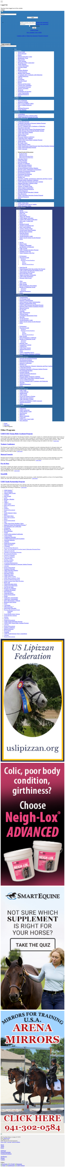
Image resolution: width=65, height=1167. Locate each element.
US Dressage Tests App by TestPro (27, 204)
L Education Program (23, 121)
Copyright (9, 1142)
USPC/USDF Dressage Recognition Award (31, 270)
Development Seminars (24, 172)
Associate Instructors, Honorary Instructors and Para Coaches (36, 366)
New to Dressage (22, 100)
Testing (6, 532)
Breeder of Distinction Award (27, 287)
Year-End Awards (24, 257)
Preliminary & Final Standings (28, 260)
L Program (7, 546)
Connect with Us (21, 36)
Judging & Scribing (23, 102)
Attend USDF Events (10, 493)
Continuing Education (10, 537)
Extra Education (8, 561)
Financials (20, 90)
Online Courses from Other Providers (14, 581)
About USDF (21, 52)
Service (21, 242)
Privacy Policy (4, 1142)
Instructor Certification (24, 175)
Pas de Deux (23, 309)
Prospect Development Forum (12, 609)
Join (19, 106)
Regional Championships (26, 300)
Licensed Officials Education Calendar (28, 192)
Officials (20, 78)
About (2, 1146)
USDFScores (23, 346)
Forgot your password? (42, 24)
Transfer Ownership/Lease (27, 225)
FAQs (19, 96)
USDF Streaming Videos (24, 206)
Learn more (56, 441)
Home (5, 423)
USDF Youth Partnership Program (27, 147)
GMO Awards (23, 248)
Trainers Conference (8, 444)
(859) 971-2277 (7, 1138)
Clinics (6, 502)
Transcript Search (8, 593)
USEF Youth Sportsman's (26, 276)
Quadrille (22, 311)
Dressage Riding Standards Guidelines (28, 180)
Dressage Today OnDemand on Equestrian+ (29, 169)
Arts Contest (23, 282)
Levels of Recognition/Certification (13, 534)
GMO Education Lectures (25, 166)
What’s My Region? (25, 216)
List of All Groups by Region (27, 396)
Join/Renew (4, 1156)
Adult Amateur (8, 490)
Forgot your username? (42, 22)
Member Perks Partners (24, 73)
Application (23, 288)
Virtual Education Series (10, 584)
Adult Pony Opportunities (11, 599)
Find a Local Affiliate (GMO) (26, 103)
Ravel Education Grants (26, 273)
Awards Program (24, 234)
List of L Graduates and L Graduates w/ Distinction (31, 126)
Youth (5, 501)
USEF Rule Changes (25, 348)
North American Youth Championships (30, 302)
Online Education (22, 160)
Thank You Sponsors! (32, 36)
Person (21, 210)
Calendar (6, 541)
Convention (7, 605)
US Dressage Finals (25, 299)
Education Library (23, 159)
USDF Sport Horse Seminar (25, 132)
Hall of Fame (21, 59)
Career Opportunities (23, 93)
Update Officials (24, 392)
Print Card (22, 213)
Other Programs (22, 135)
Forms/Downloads (6, 1152)
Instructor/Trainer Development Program (15, 525)
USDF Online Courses (10, 576)
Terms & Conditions (16, 1142)
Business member (35, 26)
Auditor (9, 612)
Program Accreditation (24, 163)
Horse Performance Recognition (28, 285)
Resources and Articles (10, 602)
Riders (5, 507)
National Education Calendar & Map (27, 115)
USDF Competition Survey (27, 352)
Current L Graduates (9, 555)
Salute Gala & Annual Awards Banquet (30, 237)
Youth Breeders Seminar (10, 615)
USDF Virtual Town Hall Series (26, 157)
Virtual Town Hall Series (10, 585)
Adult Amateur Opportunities (25, 187)
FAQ (5, 511)
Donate (3, 1158)
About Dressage (22, 53)
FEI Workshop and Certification (12, 526)
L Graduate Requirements (11, 563)
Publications (23, 408)
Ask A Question (8, 491)
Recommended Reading (24, 124)
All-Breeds (23, 259)
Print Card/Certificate (25, 227)
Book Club (7, 582)
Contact (3, 1159)
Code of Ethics (8, 535)
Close (2, 10)
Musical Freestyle (24, 308)
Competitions (21, 114)
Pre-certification (8, 531)
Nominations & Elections (24, 91)
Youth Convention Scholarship (28, 275)
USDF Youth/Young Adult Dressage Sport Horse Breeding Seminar (36, 146)
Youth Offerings (22, 64)
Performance (23, 256)
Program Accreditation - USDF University (31, 401)
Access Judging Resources (11, 547)
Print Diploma (8, 591)
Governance (21, 79)
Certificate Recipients (9, 590)
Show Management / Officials (12, 600)
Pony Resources (22, 194)
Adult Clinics (7, 504)
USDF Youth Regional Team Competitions (15, 633)
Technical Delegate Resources (26, 189)
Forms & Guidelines (9, 557)
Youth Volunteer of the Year (27, 253)
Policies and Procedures (24, 84)
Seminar (6, 617)
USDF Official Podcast (24, 184)
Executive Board (22, 67)
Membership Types (23, 58)
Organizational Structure (24, 87)
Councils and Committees (24, 85)
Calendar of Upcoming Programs (12, 552)
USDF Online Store (23, 203)
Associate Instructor (9, 540)
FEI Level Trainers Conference (26, 137)
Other (21, 281)
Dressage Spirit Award (26, 278)
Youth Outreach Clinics (24, 144)
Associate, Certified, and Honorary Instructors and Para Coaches (35, 178)
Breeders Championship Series (28, 303)
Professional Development (25, 174)
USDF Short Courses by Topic (12, 578)
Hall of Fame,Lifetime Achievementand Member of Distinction (27, 245)
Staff (19, 68)
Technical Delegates (9, 569)
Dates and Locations (9, 505)
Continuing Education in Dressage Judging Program (32, 123)
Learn (5, 497)
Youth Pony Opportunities (11, 597)
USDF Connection (25, 410)
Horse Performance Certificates (28, 337)
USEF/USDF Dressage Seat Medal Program (31, 305)
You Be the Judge (23, 153)
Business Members (23, 70)
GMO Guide (23, 390)
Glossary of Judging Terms (25, 186)
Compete (6, 494)
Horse (21, 222)
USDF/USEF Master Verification (28, 219)
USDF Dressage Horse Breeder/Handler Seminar (31, 131)
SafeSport (3, 1150)
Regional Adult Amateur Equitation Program (31, 306)
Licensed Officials (24, 372)
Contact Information (23, 65)
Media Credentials (24, 416)
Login (32, 17)
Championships (24, 297)
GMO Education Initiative (25, 165)
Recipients (23, 290)
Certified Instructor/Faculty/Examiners (14, 538)
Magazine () (26, 62)
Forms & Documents (9, 510)
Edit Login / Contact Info (26, 221)
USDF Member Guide (26, 411)
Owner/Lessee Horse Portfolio (28, 230)
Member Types (24, 212)
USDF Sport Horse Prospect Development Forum (31, 129)
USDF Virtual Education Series (26, 156)
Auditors (6, 508)
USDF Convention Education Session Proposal (30, 195)
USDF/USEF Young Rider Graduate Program (30, 140)
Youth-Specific (22, 141)
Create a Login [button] (34, 30)
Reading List (21, 177)
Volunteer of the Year (25, 251)
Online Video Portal (23, 134)
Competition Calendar (25, 345)
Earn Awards (7, 496)
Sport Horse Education (24, 128)
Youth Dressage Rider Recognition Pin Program (32, 269)
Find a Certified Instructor (25, 105)
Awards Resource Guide (26, 236)
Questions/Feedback (6, 1153)
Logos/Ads (22, 417)
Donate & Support (43, 36)
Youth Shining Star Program (27, 272)
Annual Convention (23, 88)
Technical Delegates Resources (28, 373)
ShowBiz (22, 317)
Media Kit (22, 414)
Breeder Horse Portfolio (26, 231)
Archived (24, 263)
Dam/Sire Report (24, 233)
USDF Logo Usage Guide (27, 419)
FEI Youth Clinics (22, 143)
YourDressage (23, 413)
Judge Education (8, 544)
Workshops (7, 528)
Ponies (6, 596)
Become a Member (9, 499)
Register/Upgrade (24, 224)
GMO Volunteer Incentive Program (29, 250)
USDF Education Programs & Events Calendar (30, 181)
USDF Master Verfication (26, 218)
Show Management (25, 312)
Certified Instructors (23, 76)
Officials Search (24, 314)
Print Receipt (23, 215)
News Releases (24, 420)
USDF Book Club (23, 155)
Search (23, 261)
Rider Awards (23, 284)
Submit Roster (23, 393)
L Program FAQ (8, 558)
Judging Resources (23, 191)
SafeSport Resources (23, 94)
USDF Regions (22, 61)
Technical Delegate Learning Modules (28, 168)
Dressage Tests (24, 343)
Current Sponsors (22, 71)
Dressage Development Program (26, 171)
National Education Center (25, 56)
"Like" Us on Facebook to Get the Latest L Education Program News (22, 549)
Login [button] (34, 27)
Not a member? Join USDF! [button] (34, 32)
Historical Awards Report (28, 264)
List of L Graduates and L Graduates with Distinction (34, 381)
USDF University (22, 149)
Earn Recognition (22, 162)
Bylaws (20, 82)
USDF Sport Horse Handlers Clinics (14, 523)
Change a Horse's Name (26, 228)
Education (6, 425)
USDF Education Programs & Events (28, 117)
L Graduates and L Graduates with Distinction (30, 75)
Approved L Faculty (9, 550)
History (20, 55)
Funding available (9, 560)
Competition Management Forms (28, 315)
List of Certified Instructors (27, 379)
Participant (10, 611)
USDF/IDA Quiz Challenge (25, 138)
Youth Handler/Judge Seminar (12, 614)
